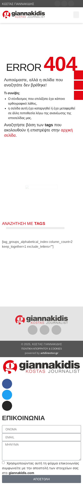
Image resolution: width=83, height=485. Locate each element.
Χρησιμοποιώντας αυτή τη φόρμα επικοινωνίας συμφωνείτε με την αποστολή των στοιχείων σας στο (40, 468)
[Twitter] (64, 4)
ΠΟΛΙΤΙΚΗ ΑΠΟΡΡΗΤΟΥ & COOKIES (41, 348)
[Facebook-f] (57, 4)
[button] (78, 74)
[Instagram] (71, 4)
